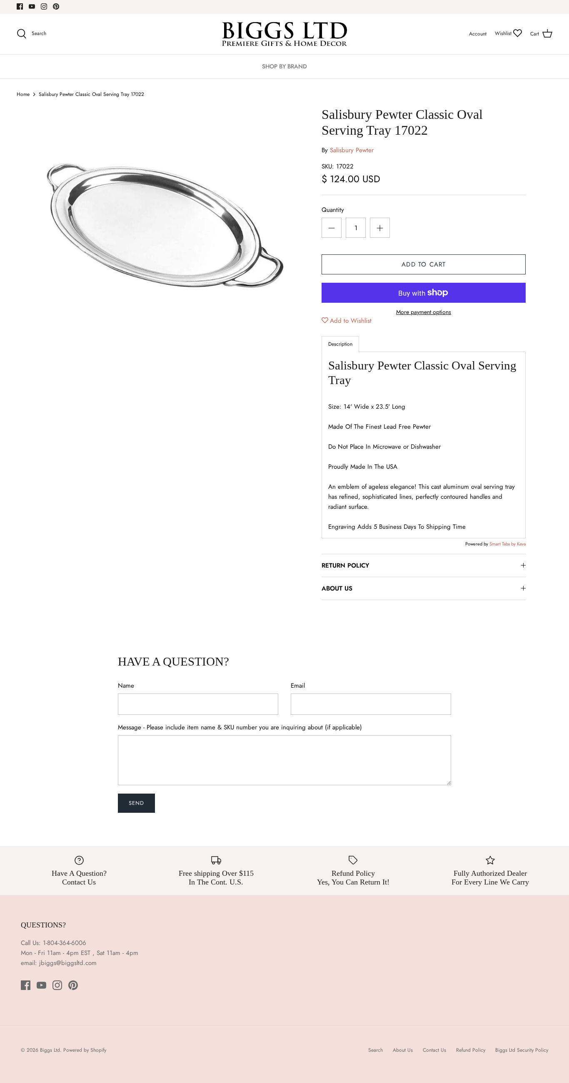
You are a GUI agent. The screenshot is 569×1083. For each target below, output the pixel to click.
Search (375, 1050)
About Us (403, 1050)
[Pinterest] (56, 6)
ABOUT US (337, 588)
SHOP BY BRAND (284, 66)
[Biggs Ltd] (284, 34)
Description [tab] (340, 344)
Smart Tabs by (503, 543)
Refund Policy (470, 1050)
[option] (163, 227)
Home (23, 94)
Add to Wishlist (351, 320)
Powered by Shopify (84, 1050)
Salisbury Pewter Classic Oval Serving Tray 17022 (91, 94)
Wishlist (504, 33)
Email (298, 685)
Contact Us (434, 1050)
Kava (521, 543)
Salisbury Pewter (352, 150)
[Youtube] (32, 6)
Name (126, 685)
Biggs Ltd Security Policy (521, 1050)
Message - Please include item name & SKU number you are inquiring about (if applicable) (240, 727)
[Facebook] (20, 6)
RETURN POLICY (345, 565)
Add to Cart (424, 264)
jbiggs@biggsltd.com (68, 962)
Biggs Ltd (50, 1050)
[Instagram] (44, 6)
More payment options (423, 312)
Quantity (333, 210)
